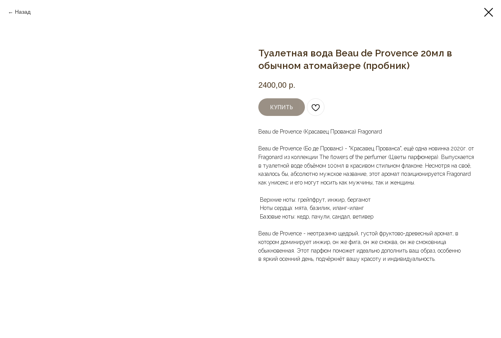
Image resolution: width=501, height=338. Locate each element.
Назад (23, 12)
